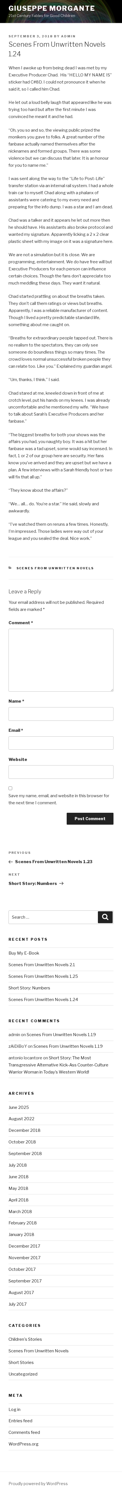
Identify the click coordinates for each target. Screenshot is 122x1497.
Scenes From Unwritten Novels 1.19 (61, 1034)
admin (68, 36)
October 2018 (22, 1142)
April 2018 (19, 1200)
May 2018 (18, 1188)
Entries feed (20, 1420)
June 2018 (19, 1176)
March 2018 (20, 1211)
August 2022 (21, 1118)
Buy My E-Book (24, 953)
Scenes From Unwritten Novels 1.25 (43, 976)
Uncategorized (23, 1374)
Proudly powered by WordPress (38, 1483)
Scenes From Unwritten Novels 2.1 (42, 964)
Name (16, 701)
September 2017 (25, 1281)
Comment (21, 622)
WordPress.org (24, 1444)
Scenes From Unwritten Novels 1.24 (43, 999)
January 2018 (21, 1234)
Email (16, 730)
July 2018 (18, 1165)
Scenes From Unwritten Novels (55, 568)
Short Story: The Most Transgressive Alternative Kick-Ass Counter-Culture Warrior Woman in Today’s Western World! (58, 1065)
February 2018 (23, 1223)
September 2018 (25, 1153)
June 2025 (19, 1107)
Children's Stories (25, 1339)
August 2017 (21, 1292)
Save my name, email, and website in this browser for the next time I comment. (59, 799)
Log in (14, 1409)
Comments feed (24, 1432)
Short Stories (21, 1362)
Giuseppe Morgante (52, 8)
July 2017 (18, 1304)
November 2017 (25, 1257)
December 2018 (25, 1130)
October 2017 (22, 1269)
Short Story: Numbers (29, 988)
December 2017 (24, 1246)
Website (18, 759)
